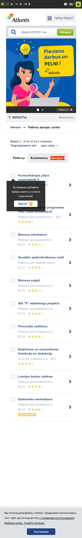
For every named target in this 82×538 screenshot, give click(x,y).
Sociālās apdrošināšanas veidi (41, 257)
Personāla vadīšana (32, 326)
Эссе (21, 358)
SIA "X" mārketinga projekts (38, 303)
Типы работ (64, 18)
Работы (19, 158)
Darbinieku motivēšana (35, 399)
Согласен (41, 531)
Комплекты (39, 158)
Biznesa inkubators (32, 234)
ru (71, 4)
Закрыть (63, 109)
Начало (15, 127)
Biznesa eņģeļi (29, 280)
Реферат (23, 217)
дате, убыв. (48, 145)
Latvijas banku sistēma (35, 376)
